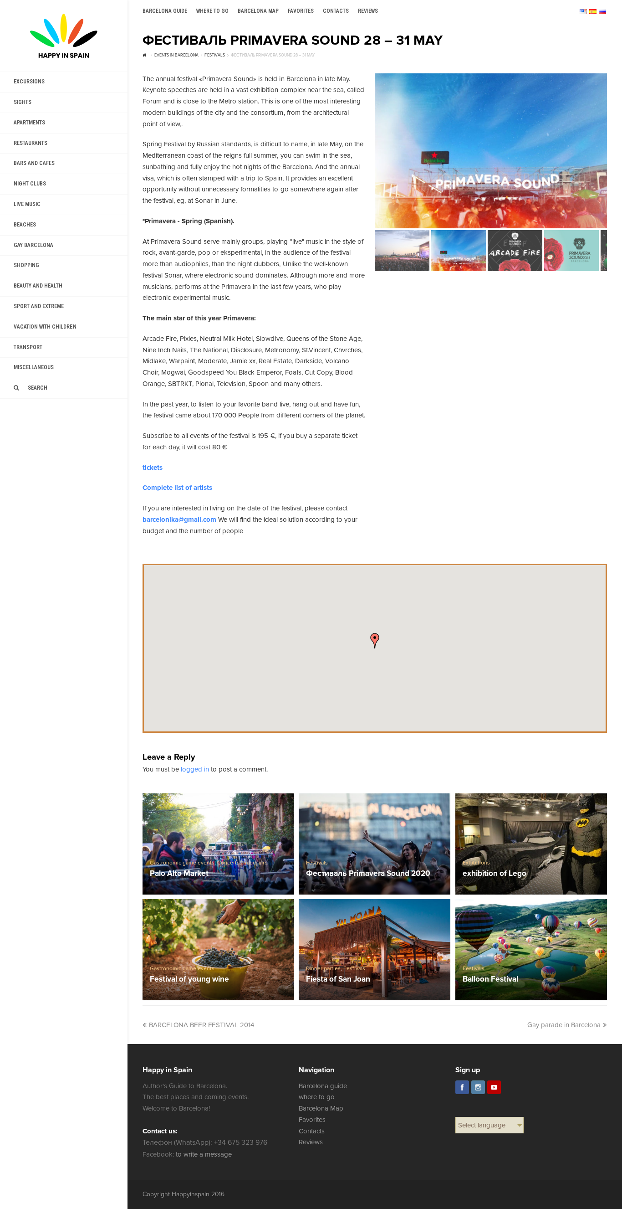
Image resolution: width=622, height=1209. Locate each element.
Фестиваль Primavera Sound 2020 (368, 873)
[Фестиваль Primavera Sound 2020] (375, 844)
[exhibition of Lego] (531, 844)
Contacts (312, 1131)
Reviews (311, 1142)
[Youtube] (494, 1087)
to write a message (204, 1154)
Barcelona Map (321, 1108)
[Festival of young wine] (219, 949)
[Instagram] (478, 1087)
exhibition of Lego (494, 873)
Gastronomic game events (182, 862)
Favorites (312, 1120)
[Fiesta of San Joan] (375, 949)
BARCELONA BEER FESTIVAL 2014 (202, 1025)
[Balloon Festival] (531, 949)
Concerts (228, 862)
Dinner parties (323, 968)
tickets (153, 467)
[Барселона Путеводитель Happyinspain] (64, 36)
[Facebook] (462, 1087)
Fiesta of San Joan (338, 979)
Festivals (317, 862)
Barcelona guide (323, 1086)
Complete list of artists (177, 488)
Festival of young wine (189, 979)
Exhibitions (476, 862)
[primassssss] (491, 150)
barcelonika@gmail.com (179, 519)
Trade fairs (254, 862)
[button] (374, 640)
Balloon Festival (490, 979)
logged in (195, 769)
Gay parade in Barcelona (564, 1025)
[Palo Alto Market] (219, 844)
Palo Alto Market (179, 873)
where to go (317, 1097)
